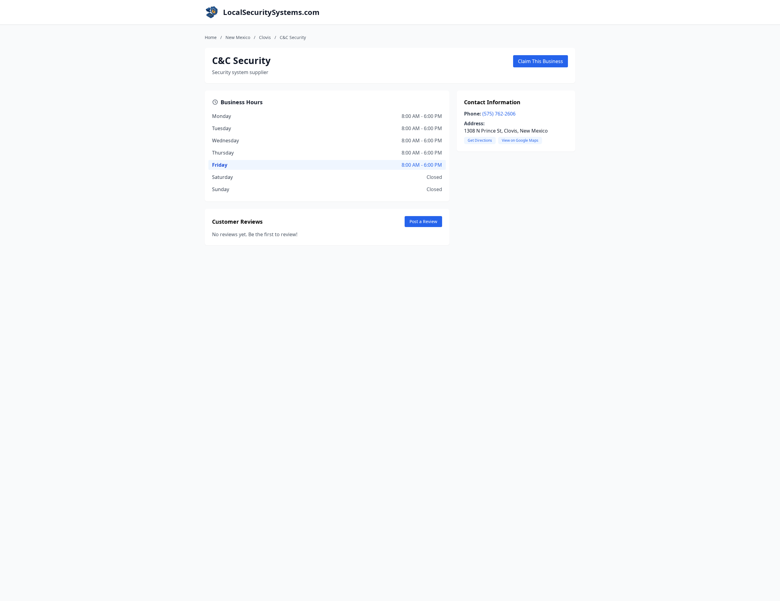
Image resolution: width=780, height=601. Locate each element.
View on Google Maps (520, 140)
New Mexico (237, 37)
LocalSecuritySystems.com (271, 12)
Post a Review (423, 221)
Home (211, 37)
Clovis (265, 37)
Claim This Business (540, 61)
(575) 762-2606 (499, 113)
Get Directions (480, 140)
